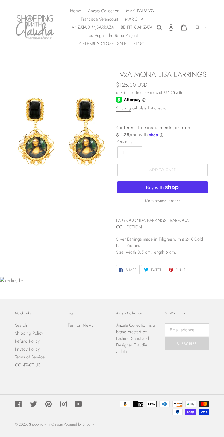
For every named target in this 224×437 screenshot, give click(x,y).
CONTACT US (27, 365)
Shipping (123, 108)
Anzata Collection (132, 325)
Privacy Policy (27, 349)
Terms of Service (30, 357)
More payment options (162, 200)
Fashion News (80, 325)
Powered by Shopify (79, 424)
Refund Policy (27, 341)
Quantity (124, 141)
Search (21, 325)
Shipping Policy (29, 333)
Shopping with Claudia (46, 424)
